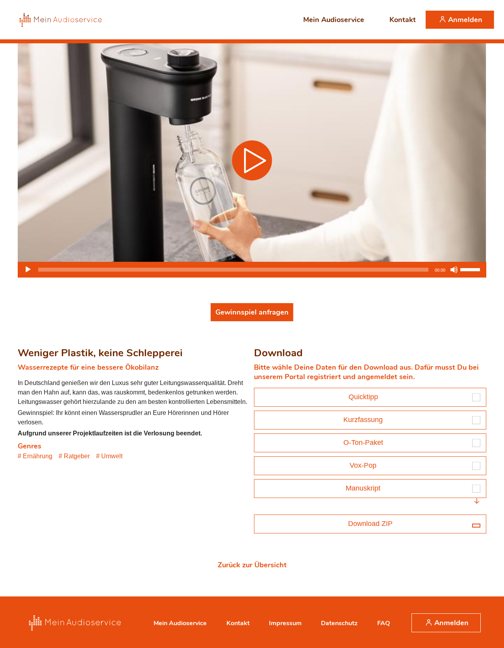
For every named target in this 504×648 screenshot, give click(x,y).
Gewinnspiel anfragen (252, 312)
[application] (252, 270)
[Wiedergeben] (28, 270)
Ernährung (37, 456)
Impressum (285, 623)
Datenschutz (339, 623)
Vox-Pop (363, 465)
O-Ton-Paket (363, 442)
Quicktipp (363, 397)
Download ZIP (370, 524)
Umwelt (112, 456)
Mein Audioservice (333, 19)
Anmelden (465, 19)
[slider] (471, 269)
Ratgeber (76, 456)
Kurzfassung (363, 420)
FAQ (383, 623)
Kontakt (402, 19)
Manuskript (363, 488)
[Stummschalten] (454, 270)
